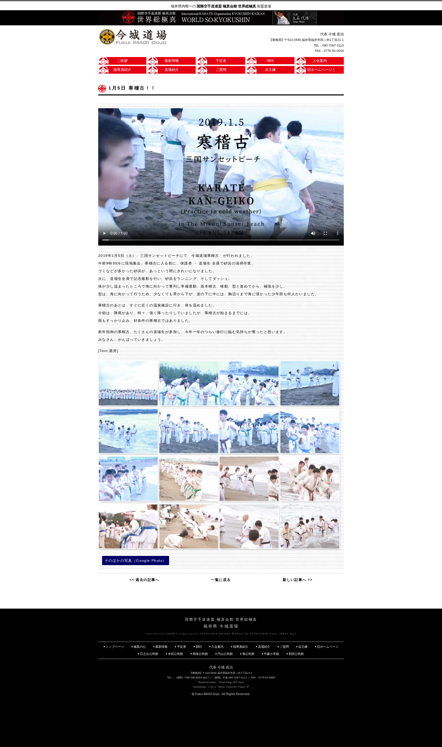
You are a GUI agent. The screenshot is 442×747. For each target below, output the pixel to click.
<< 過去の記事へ (144, 580)
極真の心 (140, 647)
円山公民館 (225, 654)
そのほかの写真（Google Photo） (136, 560)
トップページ (115, 647)
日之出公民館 (149, 654)
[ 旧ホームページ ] (319, 70)
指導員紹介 (122, 70)
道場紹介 (171, 70)
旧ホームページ (327, 647)
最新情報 (171, 61)
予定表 (221, 61)
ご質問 (221, 70)
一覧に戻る (221, 580)
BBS (270, 61)
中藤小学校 (271, 654)
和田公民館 (296, 654)
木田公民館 (175, 654)
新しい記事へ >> (298, 580)
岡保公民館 (200, 654)
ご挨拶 (122, 61)
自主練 (270, 70)
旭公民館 (248, 654)
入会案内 (320, 61)
